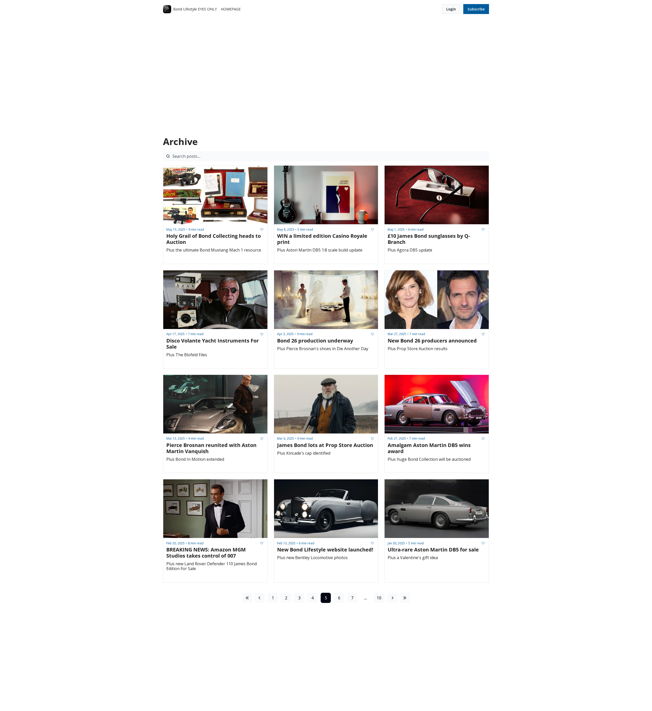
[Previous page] (259, 598)
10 (379, 598)
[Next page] (392, 598)
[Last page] (405, 598)
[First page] (247, 598)
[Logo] (167, 9)
